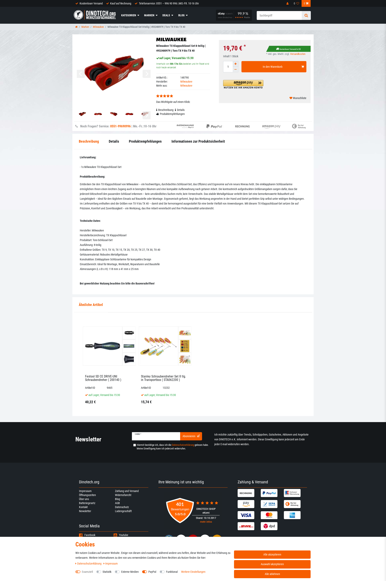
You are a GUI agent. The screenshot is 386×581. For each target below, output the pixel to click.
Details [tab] (181, 109)
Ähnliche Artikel (91, 305)
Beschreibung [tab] (165, 109)
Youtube (123, 535)
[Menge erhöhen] (235, 64)
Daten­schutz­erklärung (89, 563)
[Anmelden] (288, 3)
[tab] (91, 305)
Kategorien (128, 15)
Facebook (89, 535)
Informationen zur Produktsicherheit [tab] (198, 141)
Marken (149, 15)
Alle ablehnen (272, 574)
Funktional (172, 571)
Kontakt (83, 507)
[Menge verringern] (235, 69)
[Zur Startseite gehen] (76, 26)
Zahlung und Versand (127, 491)
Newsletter (85, 511)
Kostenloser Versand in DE (290, 49)
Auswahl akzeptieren (272, 564)
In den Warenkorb (272, 66)
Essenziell (87, 571)
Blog (181, 15)
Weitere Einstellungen (193, 571)
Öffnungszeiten (87, 495)
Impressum (85, 491)
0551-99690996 (120, 126)
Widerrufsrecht (123, 495)
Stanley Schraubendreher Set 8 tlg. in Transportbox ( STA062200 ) (163, 378)
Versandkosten (297, 53)
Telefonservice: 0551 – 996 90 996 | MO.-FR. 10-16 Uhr (169, 3)
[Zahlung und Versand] (249, 493)
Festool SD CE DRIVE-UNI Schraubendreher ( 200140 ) (103, 378)
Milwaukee (98, 26)
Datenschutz (122, 507)
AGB (117, 503)
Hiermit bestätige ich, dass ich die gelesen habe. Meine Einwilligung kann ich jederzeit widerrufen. (172, 446)
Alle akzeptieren (272, 554)
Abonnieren (189, 436)
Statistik (107, 571)
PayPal (152, 571)
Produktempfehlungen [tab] (172, 114)
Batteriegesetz (87, 503)
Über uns (84, 499)
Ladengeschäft (123, 511)
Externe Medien (130, 571)
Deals (166, 15)
